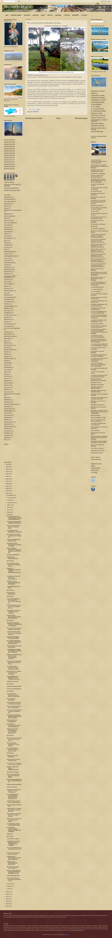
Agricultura (7, 203)
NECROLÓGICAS (9, 349)
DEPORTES (75, 15)
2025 (7, 466)
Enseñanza (7, 288)
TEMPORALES (8, 426)
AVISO (6, 234)
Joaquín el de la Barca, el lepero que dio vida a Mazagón (98, 279)
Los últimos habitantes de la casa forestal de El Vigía (99, 376)
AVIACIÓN (7, 231)
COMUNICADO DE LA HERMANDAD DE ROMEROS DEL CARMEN (13, 843)
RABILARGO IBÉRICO (97, 123)
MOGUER (35, 15)
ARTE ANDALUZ (96, 459)
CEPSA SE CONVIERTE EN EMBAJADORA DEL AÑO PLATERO (14, 716)
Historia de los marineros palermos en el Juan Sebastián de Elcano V (98, 255)
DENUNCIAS (8, 269)
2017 (7, 486)
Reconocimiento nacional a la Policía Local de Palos (14, 739)
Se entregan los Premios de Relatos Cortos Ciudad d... (14, 612)
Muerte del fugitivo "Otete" (98, 417)
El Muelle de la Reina (97, 205)
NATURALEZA (8, 345)
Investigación (8, 326)
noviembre (10, 497)
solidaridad (7, 415)
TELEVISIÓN (8, 424)
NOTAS (6, 352)
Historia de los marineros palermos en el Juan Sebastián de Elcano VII (98, 265)
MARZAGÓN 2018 (9, 157)
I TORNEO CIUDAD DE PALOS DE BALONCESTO (13, 578)
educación (7, 281)
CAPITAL (7, 242)
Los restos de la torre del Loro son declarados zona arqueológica (99, 360)
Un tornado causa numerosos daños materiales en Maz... (13, 668)
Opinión (6, 356)
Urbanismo (7, 435)
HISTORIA (58, 15)
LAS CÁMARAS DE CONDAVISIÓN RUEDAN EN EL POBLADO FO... (12, 796)
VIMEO (93, 466)
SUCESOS (84, 15)
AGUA (6, 206)
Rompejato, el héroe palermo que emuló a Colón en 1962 (99, 442)
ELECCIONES (8, 284)
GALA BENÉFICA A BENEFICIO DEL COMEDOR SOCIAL (13, 678)
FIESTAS (6, 295)
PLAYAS (6, 376)
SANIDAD (7, 402)
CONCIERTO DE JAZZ (13, 875)
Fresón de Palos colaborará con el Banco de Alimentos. (13, 695)
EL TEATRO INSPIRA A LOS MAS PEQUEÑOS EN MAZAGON (14, 642)
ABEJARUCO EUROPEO (98, 91)
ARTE (5, 218)
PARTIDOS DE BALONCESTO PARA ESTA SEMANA (14, 617)
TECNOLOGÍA (8, 422)
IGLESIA (6, 317)
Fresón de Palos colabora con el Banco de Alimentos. (14, 673)
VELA (5, 439)
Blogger (66, 934)
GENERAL (7, 308)
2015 (7, 491)
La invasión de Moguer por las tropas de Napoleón (98, 312)
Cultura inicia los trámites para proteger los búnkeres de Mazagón (99, 166)
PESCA (6, 372)
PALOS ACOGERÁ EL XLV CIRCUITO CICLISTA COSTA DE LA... (14, 601)
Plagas (6, 374)
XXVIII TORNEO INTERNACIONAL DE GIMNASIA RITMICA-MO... (14, 550)
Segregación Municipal (11, 404)
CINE (5, 249)
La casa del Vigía (96, 291)
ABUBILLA (94, 93)
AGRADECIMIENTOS (13, 554)
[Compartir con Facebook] (38, 109)
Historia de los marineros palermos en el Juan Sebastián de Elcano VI (98, 260)
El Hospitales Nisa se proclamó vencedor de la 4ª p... (14, 879)
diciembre (10, 495)
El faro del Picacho (96, 191)
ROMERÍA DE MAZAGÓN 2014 (12, 558)
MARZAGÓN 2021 (9, 151)
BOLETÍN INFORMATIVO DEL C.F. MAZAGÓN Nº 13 (14, 781)
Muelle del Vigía (95, 415)
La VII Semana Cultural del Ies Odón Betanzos (14, 801)
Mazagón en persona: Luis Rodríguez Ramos (98, 391)
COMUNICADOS (9, 251)
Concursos (7, 254)
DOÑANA (50, 15)
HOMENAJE (7, 313)
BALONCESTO (8, 238)
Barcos (6, 240)
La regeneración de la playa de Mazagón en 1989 (99, 320)
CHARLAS (7, 245)
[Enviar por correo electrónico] (33, 109)
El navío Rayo (95, 211)
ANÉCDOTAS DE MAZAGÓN (12, 210)
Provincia (7, 387)
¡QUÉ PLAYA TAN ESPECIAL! (12, 756)
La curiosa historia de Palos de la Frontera (99, 298)
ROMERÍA (7, 399)
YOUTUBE (94, 472)
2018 (7, 483)
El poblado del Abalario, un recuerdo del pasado (99, 217)
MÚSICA (6, 343)
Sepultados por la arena (98, 450)
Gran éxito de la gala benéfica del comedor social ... (13, 565)
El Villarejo (94, 226)
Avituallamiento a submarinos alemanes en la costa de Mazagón (99, 161)
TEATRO (6, 419)
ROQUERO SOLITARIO (97, 125)
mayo (9, 512)
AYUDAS (7, 236)
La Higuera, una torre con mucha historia (98, 308)
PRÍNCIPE (10, 834)
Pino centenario (95, 430)
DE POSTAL (7, 267)
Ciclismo (6, 247)
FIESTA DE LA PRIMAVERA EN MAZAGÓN (12, 863)
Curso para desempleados (14, 688)
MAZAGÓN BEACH (17, 7)
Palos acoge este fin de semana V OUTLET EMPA (13, 776)
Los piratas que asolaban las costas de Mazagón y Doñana (99, 344)
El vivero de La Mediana (98, 228)
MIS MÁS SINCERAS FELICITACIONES (13, 637)
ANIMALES (7, 214)
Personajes (7, 369)
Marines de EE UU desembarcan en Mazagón (98, 379)
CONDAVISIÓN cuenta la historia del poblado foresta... (14, 607)
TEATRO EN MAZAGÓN (14, 686)
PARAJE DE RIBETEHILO (11, 188)
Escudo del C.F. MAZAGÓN (11, 593)
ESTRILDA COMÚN (97, 113)
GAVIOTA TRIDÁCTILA (98, 117)
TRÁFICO (7, 428)
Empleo (6, 286)
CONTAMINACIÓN (9, 256)
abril (8, 514)
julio (8, 507)
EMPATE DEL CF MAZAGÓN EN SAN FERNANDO (13, 583)
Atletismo (7, 227)
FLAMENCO (7, 299)
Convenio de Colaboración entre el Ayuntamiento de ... (14, 725)
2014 (7, 493)
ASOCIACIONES (9, 222)
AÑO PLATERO (8, 216)
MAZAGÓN (27, 15)
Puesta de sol (7, 392)
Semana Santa (8, 408)
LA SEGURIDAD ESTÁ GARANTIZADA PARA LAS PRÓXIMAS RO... (14, 518)
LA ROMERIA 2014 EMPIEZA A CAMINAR (14, 531)
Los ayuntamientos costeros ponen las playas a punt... (13, 749)
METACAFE (94, 470)
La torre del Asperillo (97, 323)
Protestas (6, 385)
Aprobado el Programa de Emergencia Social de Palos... (14, 662)
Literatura (7, 332)
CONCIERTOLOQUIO (13, 838)
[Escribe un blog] (34, 109)
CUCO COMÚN (95, 106)
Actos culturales (8, 201)
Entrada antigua (81, 118)
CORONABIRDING (96, 104)
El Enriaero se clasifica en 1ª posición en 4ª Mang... (14, 820)
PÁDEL (6, 360)
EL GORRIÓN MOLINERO (98, 111)
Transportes (7, 431)
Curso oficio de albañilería (11, 699)
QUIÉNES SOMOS (16, 15)
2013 (7, 891)
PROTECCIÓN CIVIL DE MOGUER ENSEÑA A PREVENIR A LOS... (14, 872)
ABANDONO (8, 197)
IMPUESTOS (8, 319)
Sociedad (6, 413)
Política (6, 378)
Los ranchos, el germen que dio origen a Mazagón (98, 355)
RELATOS (7, 397)
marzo (9, 883)
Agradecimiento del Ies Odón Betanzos (13, 760)
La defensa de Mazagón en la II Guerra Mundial (99, 305)
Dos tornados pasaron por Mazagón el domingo (14, 628)
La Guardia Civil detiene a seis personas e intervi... (14, 763)
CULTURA (67, 15)
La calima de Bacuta (96, 289)
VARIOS (6, 437)
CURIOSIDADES (9, 262)
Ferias (6, 293)
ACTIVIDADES (8, 199)
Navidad (6, 347)
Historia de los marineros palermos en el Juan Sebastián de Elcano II (98, 241)
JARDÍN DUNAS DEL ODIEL (12, 190)
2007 (7, 906)
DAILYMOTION (95, 468)
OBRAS (6, 354)
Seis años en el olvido (97, 448)
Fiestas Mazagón (9, 297)
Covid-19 (6, 258)
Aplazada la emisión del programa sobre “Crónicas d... (14, 791)
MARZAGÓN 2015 (9, 164)
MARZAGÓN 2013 (9, 168)
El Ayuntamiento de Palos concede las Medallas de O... (14, 711)
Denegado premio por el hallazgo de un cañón (98, 170)
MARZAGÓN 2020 (9, 153)
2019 (7, 481)
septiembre (10, 502)
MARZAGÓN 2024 (9, 144)
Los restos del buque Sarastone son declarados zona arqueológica (98, 365)
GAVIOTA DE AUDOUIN (98, 115)
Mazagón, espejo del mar (98, 404)
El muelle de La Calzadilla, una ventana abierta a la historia (98, 202)
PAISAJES (7, 363)
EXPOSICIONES (8, 290)
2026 (7, 464)
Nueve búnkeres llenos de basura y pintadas (98, 420)
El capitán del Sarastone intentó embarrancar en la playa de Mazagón (98, 181)
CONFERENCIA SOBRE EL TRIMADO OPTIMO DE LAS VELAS (14, 651)
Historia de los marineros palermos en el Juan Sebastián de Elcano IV (98, 250)
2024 (7, 469)
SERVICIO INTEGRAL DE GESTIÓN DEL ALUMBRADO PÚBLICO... (14, 656)
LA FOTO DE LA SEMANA (12, 328)
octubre (9, 500)
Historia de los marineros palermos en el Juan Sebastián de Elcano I (98, 236)
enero (9, 888)
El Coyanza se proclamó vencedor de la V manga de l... (14, 536)
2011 (7, 896)
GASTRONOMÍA (9, 306)
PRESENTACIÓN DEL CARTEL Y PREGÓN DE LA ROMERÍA (14, 624)
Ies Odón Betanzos (9, 315)
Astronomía (7, 225)
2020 (7, 479)
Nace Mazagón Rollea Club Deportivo (13, 867)
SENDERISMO (8, 411)
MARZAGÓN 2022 (9, 148)
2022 (7, 474)
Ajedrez (6, 208)
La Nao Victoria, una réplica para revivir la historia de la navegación (99, 316)
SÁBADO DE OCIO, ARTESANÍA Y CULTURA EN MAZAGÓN (12, 731)
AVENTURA (7, 229)
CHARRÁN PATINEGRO (98, 98)
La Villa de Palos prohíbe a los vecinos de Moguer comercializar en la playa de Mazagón (99, 331)
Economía (7, 279)
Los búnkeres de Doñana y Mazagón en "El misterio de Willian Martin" (99, 341)
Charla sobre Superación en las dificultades (14, 707)
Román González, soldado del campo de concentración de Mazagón (99, 438)
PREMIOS (7, 380)
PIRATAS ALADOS (12, 681)
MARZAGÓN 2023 (9, 146)
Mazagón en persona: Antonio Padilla (97, 387)
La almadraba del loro (97, 287)
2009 (7, 901)
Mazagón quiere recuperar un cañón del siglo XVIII (99, 398)
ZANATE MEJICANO (97, 131)
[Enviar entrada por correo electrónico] (29, 109)
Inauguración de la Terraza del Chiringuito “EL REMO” (14, 545)
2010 (7, 899)
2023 (7, 471)
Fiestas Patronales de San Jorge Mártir (14, 646)
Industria (6, 321)
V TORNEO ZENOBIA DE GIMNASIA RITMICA (14, 522)
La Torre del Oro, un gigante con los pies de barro (99, 326)
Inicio (7, 15)
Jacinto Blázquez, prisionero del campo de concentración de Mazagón (99, 274)
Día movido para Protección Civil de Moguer (13, 744)
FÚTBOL (6, 304)
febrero (9, 886)
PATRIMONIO (8, 367)
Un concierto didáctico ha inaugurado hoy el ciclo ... (14, 849)
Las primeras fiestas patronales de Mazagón (97, 336)
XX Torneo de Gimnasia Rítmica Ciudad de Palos (13, 527)
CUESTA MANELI (9, 182)
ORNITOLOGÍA (8, 358)
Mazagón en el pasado (97, 384)
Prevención (7, 383)
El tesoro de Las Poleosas (98, 224)
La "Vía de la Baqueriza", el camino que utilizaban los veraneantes (98, 284)
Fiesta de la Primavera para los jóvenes (13, 853)
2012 (7, 894)
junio (8, 510)
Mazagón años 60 (96, 382)
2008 (7, 903)
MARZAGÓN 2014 (9, 166)
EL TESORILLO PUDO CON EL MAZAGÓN (13, 824)
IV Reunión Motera (12, 787)
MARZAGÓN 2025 (9, 142)
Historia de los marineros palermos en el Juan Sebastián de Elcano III (98, 246)
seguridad (7, 406)
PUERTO (6, 389)
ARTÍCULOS (7, 220)
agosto (9, 505)
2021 (7, 476)
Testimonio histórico (97, 452)
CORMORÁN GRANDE (97, 102)
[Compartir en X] (36, 109)
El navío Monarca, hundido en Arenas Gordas (98, 208)
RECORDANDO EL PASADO (12, 394)
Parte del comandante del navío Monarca (98, 424)
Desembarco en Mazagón (98, 173)
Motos (6, 341)
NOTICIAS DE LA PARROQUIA (12, 720)
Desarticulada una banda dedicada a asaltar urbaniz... (14, 815)
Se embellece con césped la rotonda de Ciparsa (14, 703)
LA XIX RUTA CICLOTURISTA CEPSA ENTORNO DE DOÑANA (14, 829)
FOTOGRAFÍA (8, 301)
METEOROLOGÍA (9, 336)
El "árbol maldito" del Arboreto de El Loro (97, 176)
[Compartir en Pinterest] (39, 109)
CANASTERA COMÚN (97, 95)
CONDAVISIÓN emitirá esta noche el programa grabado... (14, 633)
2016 (7, 488)
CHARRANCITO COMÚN (98, 100)
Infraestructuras (8, 324)
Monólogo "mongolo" (13, 772)
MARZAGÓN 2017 (9, 160)
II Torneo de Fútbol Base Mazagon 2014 (14, 540)
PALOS (43, 15)
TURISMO (7, 433)
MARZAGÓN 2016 (9, 162)
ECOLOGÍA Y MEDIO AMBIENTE (10, 276)
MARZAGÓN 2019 (9, 155)
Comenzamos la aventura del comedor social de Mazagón (14, 810)
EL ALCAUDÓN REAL (97, 109)
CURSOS (6, 265)
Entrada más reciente (33, 118)
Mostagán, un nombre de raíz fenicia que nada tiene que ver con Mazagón (99, 412)
